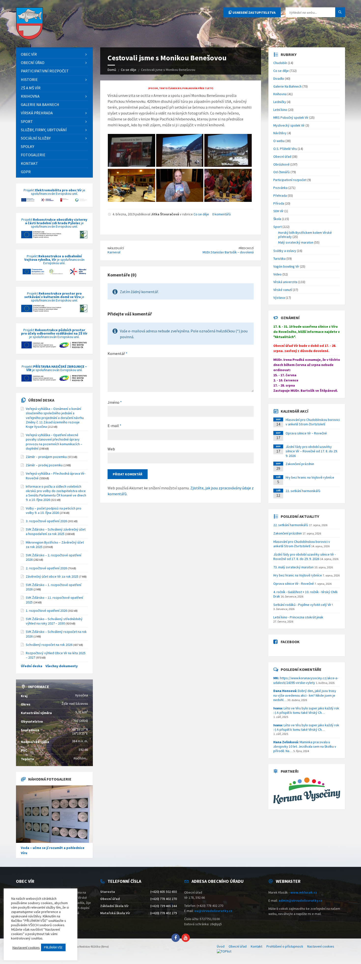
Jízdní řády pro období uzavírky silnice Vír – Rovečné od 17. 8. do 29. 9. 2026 (312, 451)
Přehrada (280, 195)
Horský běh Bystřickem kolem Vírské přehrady (305, 234)
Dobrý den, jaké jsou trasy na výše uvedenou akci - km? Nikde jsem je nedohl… (304, 695)
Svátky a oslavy (284, 250)
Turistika (279, 258)
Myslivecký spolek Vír (289, 125)
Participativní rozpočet (289, 180)
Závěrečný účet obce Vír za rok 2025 (52, 576)
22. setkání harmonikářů (303, 491)
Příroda (278, 203)
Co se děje (201, 214)
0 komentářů (221, 214)
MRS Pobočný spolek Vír (290, 117)
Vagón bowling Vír (286, 266)
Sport (277, 226)
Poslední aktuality (300, 516)
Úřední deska (41, 400)
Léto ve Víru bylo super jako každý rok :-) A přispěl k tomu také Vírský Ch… (306, 710)
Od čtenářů (281, 172)
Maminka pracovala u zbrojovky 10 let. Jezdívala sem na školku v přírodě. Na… (304, 746)
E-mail (114, 425)
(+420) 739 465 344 (163, 906)
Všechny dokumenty (61, 666)
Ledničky (279, 102)
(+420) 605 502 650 (163, 891)
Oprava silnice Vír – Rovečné (306, 433)
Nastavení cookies (320, 946)
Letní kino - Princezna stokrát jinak (298, 617)
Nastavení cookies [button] (26, 947)
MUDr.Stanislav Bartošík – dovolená (228, 252)
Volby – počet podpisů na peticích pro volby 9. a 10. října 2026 (53, 510)
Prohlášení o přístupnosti (284, 946)
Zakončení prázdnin (300, 464)
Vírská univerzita (285, 282)
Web (111, 448)
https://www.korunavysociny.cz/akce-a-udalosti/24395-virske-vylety (305, 680)
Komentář (117, 353)
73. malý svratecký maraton (293, 567)
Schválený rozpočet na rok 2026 (49, 644)
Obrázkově (281, 164)
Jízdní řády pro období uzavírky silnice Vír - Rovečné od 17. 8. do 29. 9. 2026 (304, 556)
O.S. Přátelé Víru (285, 148)
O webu (279, 141)
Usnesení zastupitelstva (254, 12)
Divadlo (278, 78)
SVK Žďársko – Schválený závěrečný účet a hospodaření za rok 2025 (55, 531)
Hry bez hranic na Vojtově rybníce (310, 477)
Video (277, 274)
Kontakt (256, 946)
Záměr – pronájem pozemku (46, 457)
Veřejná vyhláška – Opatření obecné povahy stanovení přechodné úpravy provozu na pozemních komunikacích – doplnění (54, 442)
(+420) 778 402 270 (163, 899)
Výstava (279, 297)
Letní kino (280, 109)
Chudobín (280, 63)
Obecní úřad (282, 156)
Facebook (290, 641)
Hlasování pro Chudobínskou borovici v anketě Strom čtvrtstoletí (313, 421)
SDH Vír (278, 211)
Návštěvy (280, 133)
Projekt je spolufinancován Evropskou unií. (54, 192)
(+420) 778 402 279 (163, 913)
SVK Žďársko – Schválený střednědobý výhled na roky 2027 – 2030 (54, 621)
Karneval (114, 252)
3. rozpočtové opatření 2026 (46, 521)
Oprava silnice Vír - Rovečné (293, 583)
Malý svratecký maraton (295, 242)
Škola (277, 219)
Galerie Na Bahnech (287, 86)
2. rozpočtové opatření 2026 (46, 568)
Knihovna (280, 94)
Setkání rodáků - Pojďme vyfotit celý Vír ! (303, 604)
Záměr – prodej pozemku (44, 465)
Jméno (115, 402)
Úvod (220, 946)
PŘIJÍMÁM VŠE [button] (53, 947)
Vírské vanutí (282, 289)
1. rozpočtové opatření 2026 (46, 610)
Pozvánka (280, 187)
